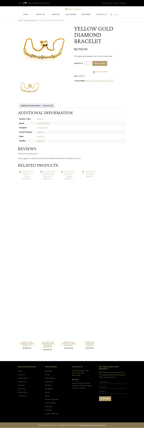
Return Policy (23, 392)
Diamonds (49, 382)
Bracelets (90, 81)
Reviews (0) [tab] (48, 106)
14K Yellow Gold (43, 123)
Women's (40, 141)
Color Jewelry (50, 378)
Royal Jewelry (42, 128)
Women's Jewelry (30, 20)
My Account (107, 3)
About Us (40, 14)
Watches (48, 406)
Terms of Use (84, 425)
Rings (47, 396)
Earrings (48, 385)
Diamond (40, 132)
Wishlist (122, 3)
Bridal (47, 374)
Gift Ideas (48, 410)
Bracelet (40, 119)
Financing (21, 389)
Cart (115, 3)
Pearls (47, 392)
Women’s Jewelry (51, 399)
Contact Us (101, 14)
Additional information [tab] (30, 106)
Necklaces (49, 389)
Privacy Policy (93, 425)
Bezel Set (41, 136)
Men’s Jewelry (50, 403)
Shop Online (70, 14)
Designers (86, 14)
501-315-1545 (44, 3)
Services (56, 14)
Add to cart (100, 63)
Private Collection (51, 413)
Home (25, 14)
